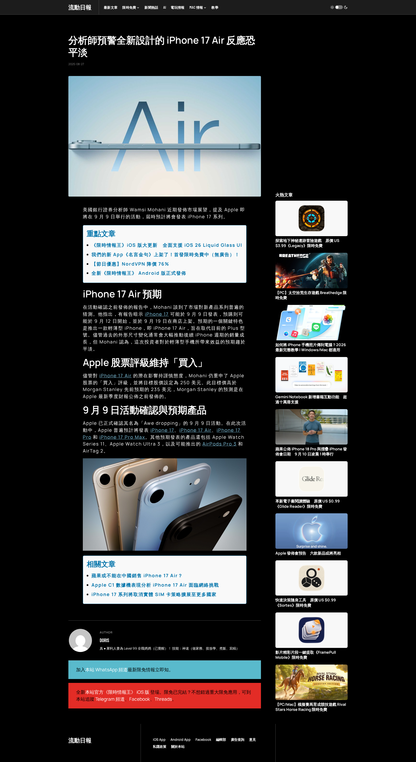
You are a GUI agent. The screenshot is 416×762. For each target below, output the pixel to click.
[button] (339, 7)
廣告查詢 (237, 739)
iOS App (159, 739)
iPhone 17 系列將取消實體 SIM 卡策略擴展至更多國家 (154, 594)
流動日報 (79, 7)
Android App (180, 739)
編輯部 (221, 739)
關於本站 (178, 746)
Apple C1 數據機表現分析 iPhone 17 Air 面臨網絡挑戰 (155, 585)
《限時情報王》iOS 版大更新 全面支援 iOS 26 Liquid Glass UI (166, 245)
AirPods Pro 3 (219, 444)
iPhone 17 (157, 314)
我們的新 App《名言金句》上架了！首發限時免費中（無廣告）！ (165, 254)
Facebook (139, 699)
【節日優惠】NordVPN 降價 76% (130, 264)
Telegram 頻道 (110, 699)
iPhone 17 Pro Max (122, 437)
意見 (252, 739)
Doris (104, 640)
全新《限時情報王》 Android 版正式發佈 (138, 273)
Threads (163, 699)
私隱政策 (159, 746)
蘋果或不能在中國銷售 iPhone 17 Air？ (137, 575)
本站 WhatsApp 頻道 (106, 669)
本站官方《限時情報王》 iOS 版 (117, 692)
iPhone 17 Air (115, 375)
